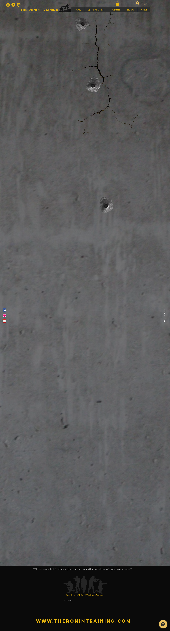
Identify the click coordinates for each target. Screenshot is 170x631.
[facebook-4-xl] (13, 5)
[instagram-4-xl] (18, 5)
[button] (117, 3)
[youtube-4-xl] (8, 5)
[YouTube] (4, 321)
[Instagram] (4, 315)
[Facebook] (4, 310)
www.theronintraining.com (83, 621)
